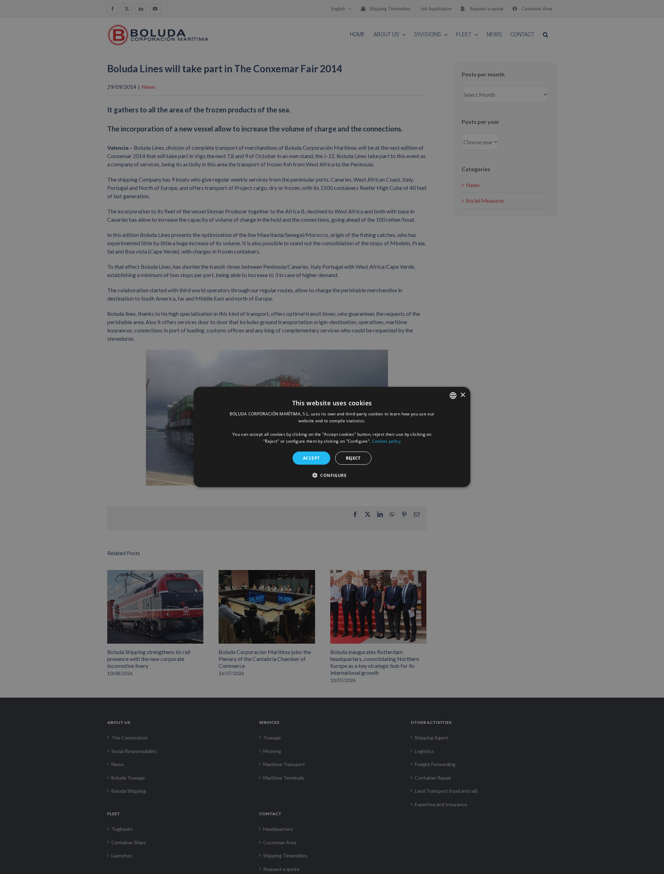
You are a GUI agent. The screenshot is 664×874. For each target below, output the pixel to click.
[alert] (332, 437)
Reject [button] (353, 458)
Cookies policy (386, 441)
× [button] (462, 395)
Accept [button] (311, 458)
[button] (332, 475)
